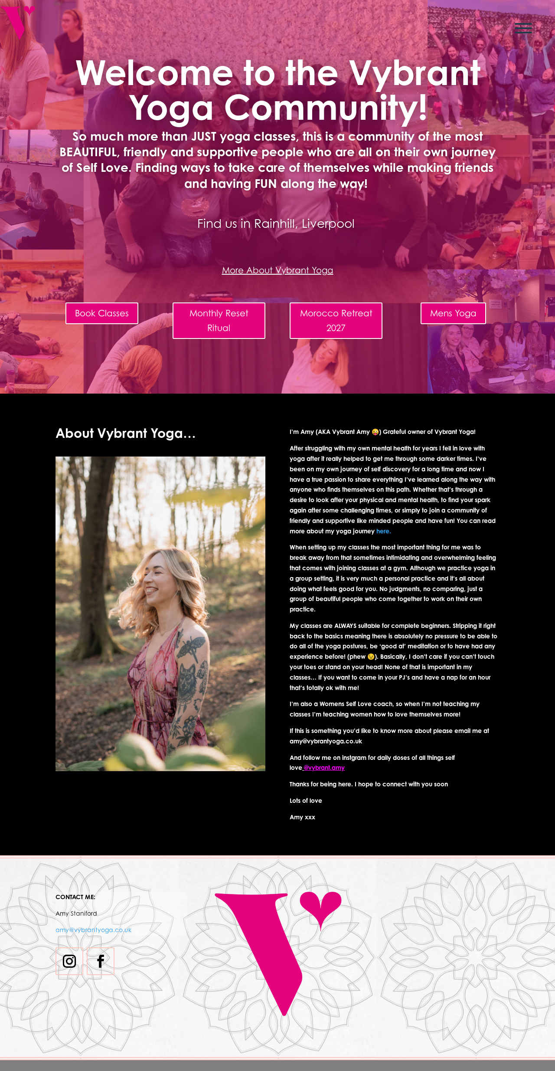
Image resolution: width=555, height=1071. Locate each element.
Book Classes (102, 313)
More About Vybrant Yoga (277, 270)
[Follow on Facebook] (100, 961)
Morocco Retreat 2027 (336, 320)
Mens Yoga (453, 313)
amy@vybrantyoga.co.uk (93, 929)
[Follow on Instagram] (69, 961)
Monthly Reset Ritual (218, 320)
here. (383, 531)
